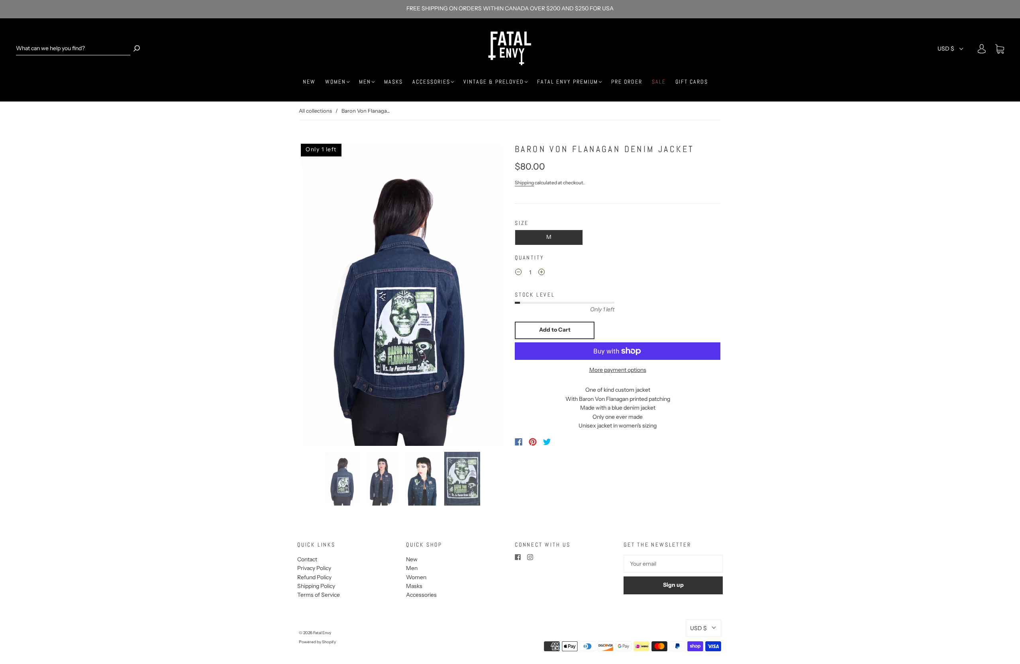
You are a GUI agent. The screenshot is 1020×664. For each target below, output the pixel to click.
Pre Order (626, 81)
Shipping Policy (316, 586)
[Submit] (136, 48)
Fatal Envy (322, 632)
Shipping (524, 183)
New (309, 81)
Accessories (431, 81)
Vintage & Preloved (493, 81)
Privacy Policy (314, 568)
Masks (393, 81)
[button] (320, 295)
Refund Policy (314, 577)
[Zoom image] (402, 295)
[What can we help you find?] (73, 48)
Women (335, 81)
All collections (315, 110)
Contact (307, 559)
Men (365, 81)
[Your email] (673, 563)
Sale (659, 81)
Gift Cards (691, 81)
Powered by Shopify (317, 641)
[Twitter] (547, 442)
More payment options (617, 369)
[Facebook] (519, 442)
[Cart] (999, 49)
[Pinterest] (533, 442)
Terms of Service (318, 594)
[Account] (982, 49)
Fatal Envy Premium (567, 81)
